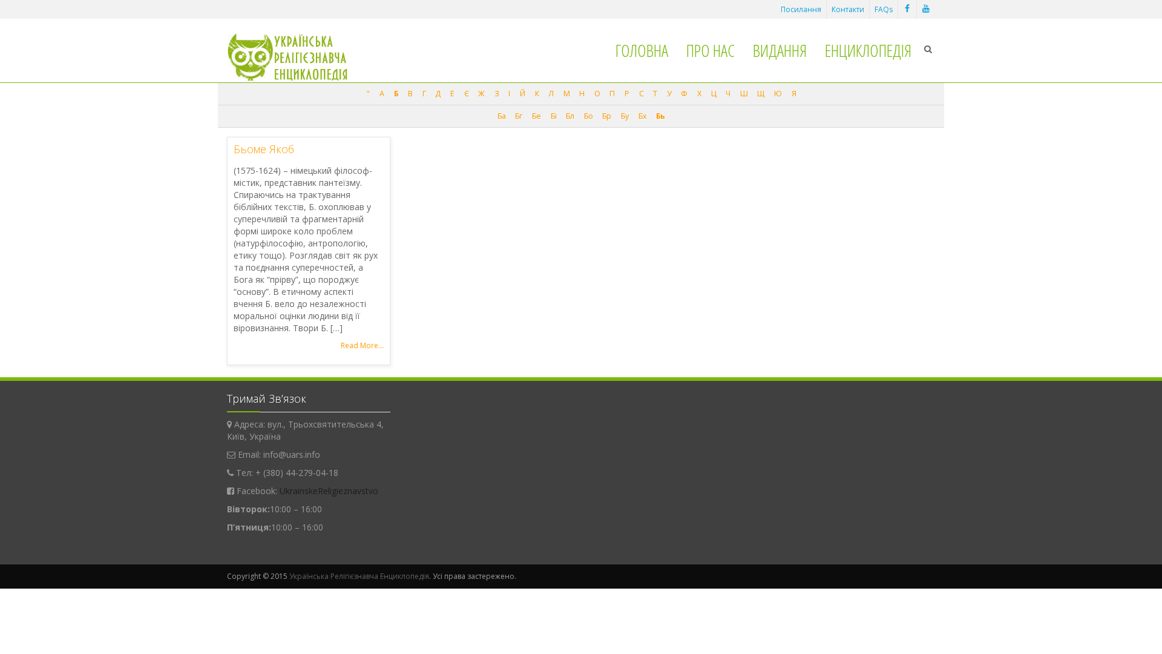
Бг (518, 116)
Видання (780, 50)
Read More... (362, 345)
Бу (624, 116)
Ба (501, 116)
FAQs (884, 9)
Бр (606, 116)
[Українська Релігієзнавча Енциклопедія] (295, 57)
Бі (553, 116)
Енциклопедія (868, 50)
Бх (642, 116)
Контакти (848, 9)
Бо (588, 116)
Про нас (710, 50)
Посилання (801, 9)
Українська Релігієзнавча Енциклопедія (359, 576)
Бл (570, 116)
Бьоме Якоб (264, 149)
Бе (536, 116)
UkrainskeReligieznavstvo (329, 491)
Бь (660, 116)
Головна (641, 50)
